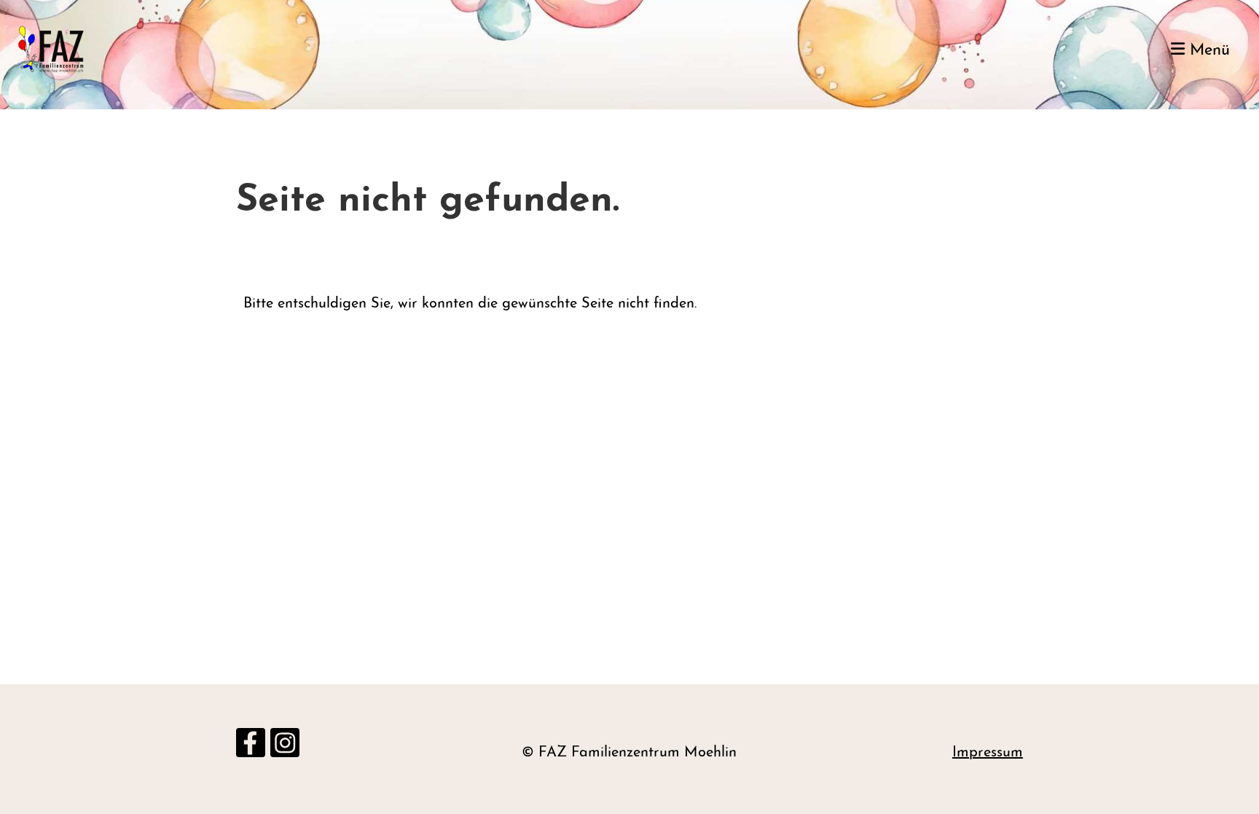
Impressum (987, 752)
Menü (1207, 50)
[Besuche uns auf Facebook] (250, 749)
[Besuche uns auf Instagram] (284, 749)
